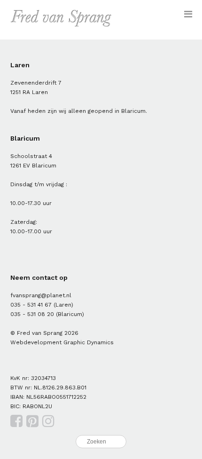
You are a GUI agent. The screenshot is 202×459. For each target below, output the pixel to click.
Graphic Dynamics (88, 342)
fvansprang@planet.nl (40, 295)
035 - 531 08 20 (32, 314)
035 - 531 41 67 (31, 304)
